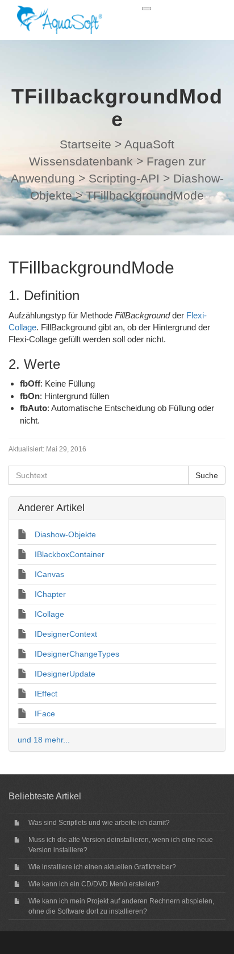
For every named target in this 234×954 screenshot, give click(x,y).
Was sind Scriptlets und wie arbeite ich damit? (99, 823)
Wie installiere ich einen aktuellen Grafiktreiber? (102, 867)
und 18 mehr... (44, 739)
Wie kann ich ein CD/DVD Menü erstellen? (94, 884)
